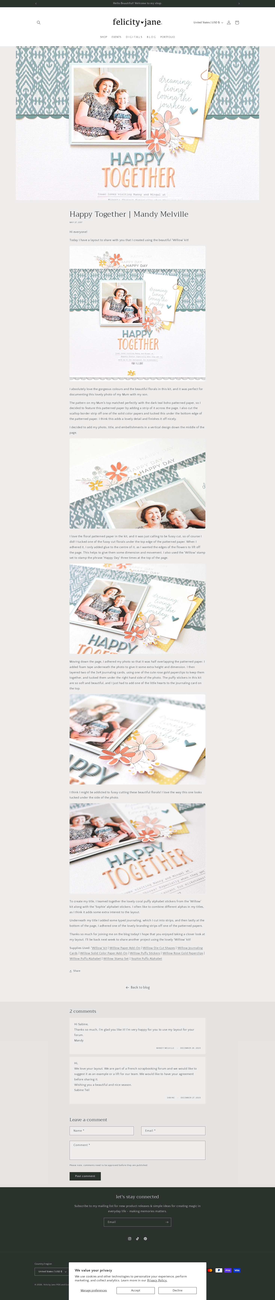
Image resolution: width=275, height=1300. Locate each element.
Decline (177, 1290)
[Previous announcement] (36, 3)
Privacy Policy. (157, 1280)
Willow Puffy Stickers (145, 953)
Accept (135, 1290)
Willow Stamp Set (116, 958)
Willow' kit (99, 948)
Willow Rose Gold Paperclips (183, 953)
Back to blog (140, 987)
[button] (39, 22)
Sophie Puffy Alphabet (146, 958)
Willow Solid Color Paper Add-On (104, 953)
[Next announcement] (239, 3)
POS (58, 1285)
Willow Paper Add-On (124, 948)
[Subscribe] (167, 1222)
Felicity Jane (50, 1285)
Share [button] (76, 970)
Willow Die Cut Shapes (159, 948)
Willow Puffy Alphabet (85, 958)
